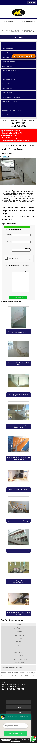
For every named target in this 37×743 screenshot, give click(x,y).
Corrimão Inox (6, 53)
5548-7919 (12, 21)
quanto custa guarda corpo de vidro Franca (18, 613)
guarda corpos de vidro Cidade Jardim (18, 489)
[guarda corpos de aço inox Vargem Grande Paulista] (18, 411)
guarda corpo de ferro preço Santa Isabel (18, 363)
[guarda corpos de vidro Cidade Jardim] (18, 475)
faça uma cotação (23, 56)
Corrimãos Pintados (7, 84)
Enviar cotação (18, 297)
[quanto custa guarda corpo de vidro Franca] (18, 598)
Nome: (9, 234)
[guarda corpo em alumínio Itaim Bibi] (18, 537)
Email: (9, 241)
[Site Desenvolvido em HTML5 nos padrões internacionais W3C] (15, 741)
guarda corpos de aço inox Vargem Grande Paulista (19, 426)
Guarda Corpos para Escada (9, 101)
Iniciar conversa (15, 734)
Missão (18, 712)
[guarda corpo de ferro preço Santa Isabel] (18, 348)
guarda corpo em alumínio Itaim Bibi (18, 551)
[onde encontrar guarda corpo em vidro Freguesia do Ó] (18, 380)
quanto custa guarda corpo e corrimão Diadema (18, 581)
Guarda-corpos (6, 106)
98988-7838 (30, 21)
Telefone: (27, 248)
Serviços (18, 37)
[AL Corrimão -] (18, 11)
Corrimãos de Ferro (7, 66)
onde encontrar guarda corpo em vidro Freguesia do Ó (18, 395)
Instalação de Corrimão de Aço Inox (11, 110)
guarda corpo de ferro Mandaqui (18, 521)
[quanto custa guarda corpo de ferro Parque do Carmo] (18, 443)
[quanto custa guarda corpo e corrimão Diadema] (18, 567)
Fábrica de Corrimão (7, 92)
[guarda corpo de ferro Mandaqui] (18, 506)
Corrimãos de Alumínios (8, 61)
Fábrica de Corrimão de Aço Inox (11, 97)
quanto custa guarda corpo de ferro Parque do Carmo (18, 458)
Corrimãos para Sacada (8, 79)
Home (18, 702)
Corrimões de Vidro (7, 88)
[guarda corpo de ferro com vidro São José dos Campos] (18, 316)
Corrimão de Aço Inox (8, 48)
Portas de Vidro (6, 115)
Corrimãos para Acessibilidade (10, 70)
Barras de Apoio (6, 44)
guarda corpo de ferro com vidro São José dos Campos (18, 331)
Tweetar (6, 157)
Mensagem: (25, 271)
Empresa (18, 707)
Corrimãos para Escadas (8, 75)
